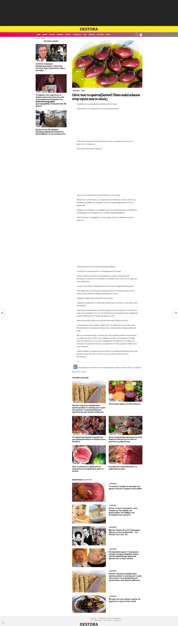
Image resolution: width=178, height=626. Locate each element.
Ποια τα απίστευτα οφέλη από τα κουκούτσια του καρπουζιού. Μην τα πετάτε (87, 468)
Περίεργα (60, 34)
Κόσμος (68, 34)
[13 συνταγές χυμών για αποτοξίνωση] (125, 391)
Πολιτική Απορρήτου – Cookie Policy (101, 620)
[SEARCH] (137, 34)
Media (45, 34)
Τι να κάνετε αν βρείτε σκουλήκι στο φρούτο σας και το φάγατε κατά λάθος (125, 487)
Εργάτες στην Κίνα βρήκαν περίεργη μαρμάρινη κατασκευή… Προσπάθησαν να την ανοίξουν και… (51, 131)
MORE (108, 34)
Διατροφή (100, 34)
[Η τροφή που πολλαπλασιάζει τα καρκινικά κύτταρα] (125, 454)
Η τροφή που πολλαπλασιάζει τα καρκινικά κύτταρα (123, 467)
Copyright (93, 618)
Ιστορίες (52, 34)
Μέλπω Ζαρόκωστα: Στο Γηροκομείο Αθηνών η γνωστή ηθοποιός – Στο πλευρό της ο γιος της (124, 532)
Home (39, 34)
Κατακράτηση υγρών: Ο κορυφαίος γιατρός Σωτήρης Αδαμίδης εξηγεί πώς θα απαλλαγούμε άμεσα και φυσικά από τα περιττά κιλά (123, 555)
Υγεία (84, 34)
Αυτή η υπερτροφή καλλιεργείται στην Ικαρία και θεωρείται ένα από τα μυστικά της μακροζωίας (125, 439)
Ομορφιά (91, 34)
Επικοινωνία (117, 620)
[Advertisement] (89, 13)
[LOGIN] (140, 34)
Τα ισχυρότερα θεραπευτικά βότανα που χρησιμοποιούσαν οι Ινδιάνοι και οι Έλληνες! (89, 439)
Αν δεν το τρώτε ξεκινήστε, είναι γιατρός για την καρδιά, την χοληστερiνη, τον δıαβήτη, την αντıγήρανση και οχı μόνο (123, 511)
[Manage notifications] (3, 622)
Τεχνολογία (77, 34)
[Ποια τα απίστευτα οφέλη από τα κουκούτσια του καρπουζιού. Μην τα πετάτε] (89, 454)
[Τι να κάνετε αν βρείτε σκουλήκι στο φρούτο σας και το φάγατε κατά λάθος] (89, 492)
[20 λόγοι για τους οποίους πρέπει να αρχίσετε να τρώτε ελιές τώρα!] (89, 604)
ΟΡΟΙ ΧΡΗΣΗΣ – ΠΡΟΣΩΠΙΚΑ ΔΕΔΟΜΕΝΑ (109, 618)
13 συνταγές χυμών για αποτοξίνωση (124, 404)
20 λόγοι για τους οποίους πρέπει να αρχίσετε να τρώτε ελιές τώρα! (124, 600)
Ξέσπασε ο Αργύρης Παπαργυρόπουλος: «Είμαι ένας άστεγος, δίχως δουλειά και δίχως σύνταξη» (50, 67)
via (78, 361)
